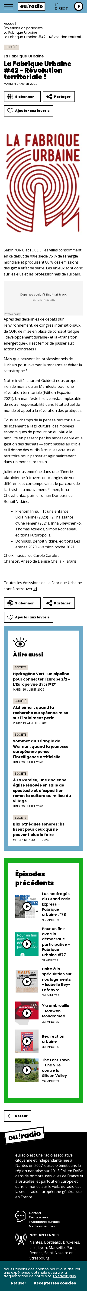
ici (35, 588)
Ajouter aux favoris (32, 110)
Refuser (18, 1283)
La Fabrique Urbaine (20, 32)
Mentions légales (42, 1226)
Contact (35, 1213)
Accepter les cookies (55, 1283)
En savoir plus (64, 1276)
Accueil (10, 23)
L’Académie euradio (44, 1222)
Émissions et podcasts (23, 27)
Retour (21, 1116)
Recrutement (39, 1217)
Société (11, 47)
